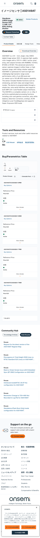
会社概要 (4, 458)
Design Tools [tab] (29, 44)
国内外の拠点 (5, 450)
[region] (20, 520)
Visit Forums (25, 335)
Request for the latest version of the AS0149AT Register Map (16, 345)
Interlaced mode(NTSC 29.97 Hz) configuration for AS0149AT (15, 384)
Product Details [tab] (9, 44)
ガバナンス (25, 458)
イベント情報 (25, 461)
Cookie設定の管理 (20, 532)
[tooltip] (10, 169)
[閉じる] (37, 507)
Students (24, 483)
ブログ (3, 483)
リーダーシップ (6, 454)
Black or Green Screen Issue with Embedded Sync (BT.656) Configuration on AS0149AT (19, 371)
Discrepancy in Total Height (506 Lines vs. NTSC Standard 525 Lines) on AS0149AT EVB (19, 358)
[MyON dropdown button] (36, 3)
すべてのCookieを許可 (28, 527)
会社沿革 (4, 461)
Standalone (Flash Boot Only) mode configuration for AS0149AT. (16, 409)
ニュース (24, 465)
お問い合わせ (5, 465)
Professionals (26, 480)
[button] (8, 142)
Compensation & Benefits (30, 490)
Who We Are (25, 487)
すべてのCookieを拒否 (12, 527)
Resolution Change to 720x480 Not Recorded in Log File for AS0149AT (16, 397)
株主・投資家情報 (28, 447)
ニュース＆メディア (8, 472)
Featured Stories (7, 480)
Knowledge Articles (11, 335)
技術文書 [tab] (19, 44)
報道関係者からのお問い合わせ (9, 488)
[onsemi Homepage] (18, 3)
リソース (24, 468)
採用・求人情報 (27, 472)
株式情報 (24, 454)
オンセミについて (8, 447)
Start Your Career (27, 476)
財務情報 (24, 450)
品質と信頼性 (5, 468)
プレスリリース (6, 476)
